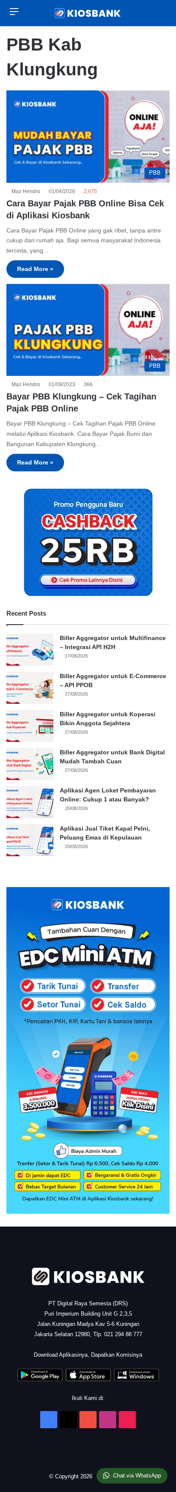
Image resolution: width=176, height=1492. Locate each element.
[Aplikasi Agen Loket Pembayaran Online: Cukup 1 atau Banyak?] (29, 802)
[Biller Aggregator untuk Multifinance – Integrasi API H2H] (29, 650)
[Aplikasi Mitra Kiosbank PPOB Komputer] (136, 1379)
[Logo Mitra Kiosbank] (88, 13)
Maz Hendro (27, 191)
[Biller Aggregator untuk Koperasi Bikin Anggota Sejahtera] (29, 726)
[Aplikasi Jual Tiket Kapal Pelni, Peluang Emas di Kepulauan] (29, 840)
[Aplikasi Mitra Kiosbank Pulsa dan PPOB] (40, 1379)
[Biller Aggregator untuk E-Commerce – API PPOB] (29, 688)
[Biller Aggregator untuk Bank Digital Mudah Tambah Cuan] (29, 764)
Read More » (35, 268)
